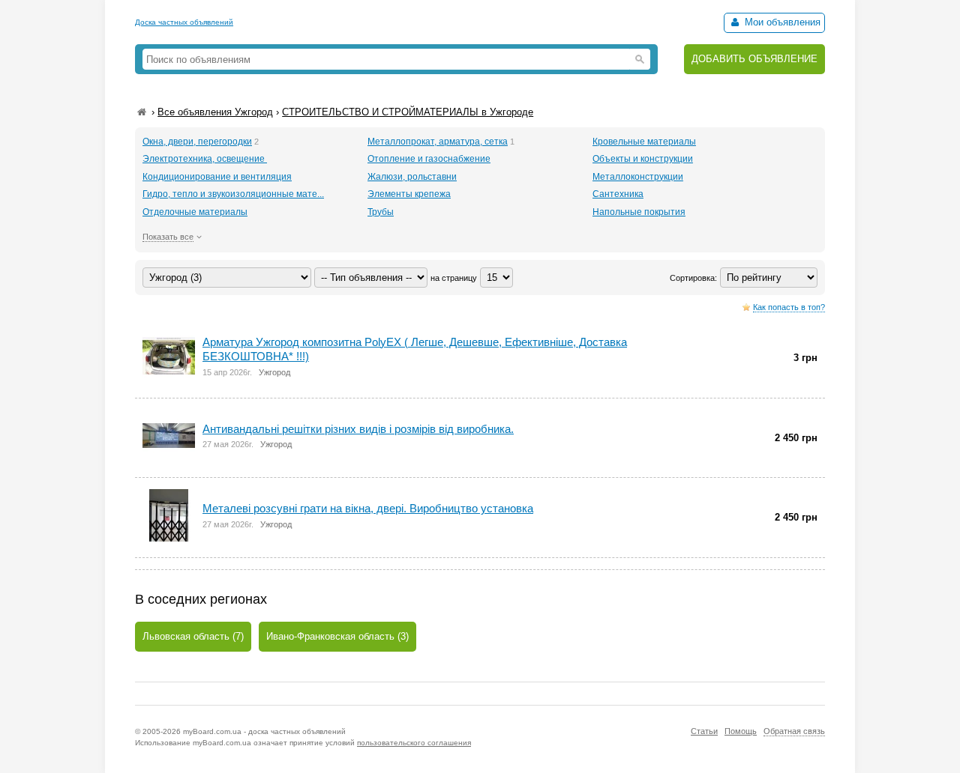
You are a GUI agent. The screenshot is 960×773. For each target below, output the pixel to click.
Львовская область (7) (193, 636)
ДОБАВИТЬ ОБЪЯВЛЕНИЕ (755, 58)
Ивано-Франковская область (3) (337, 636)
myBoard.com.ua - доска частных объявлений (264, 731)
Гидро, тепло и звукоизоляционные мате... (233, 194)
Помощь (740, 731)
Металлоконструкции (637, 177)
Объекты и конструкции (642, 159)
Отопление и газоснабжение (429, 159)
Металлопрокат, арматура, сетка (438, 141)
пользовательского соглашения (414, 743)
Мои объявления (781, 22)
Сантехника (618, 194)
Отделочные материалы (195, 212)
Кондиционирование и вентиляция (217, 177)
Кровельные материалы (644, 141)
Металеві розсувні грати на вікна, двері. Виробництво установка (367, 508)
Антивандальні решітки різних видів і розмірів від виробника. (358, 428)
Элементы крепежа (409, 194)
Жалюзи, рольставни (412, 177)
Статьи (704, 731)
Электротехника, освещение (204, 159)
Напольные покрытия (639, 212)
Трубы (381, 212)
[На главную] (141, 112)
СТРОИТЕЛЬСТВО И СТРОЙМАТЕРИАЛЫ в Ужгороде (407, 112)
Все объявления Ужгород (215, 112)
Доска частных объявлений (184, 22)
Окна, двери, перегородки (197, 141)
